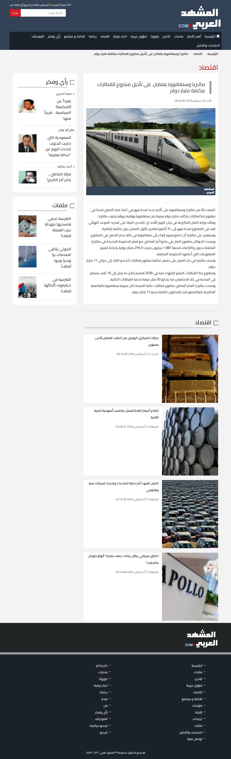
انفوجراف (38, 36)
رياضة (93, 36)
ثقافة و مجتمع (74, 36)
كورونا (154, 36)
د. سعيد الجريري (65, 93)
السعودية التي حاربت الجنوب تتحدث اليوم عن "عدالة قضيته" (58, 146)
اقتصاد (104, 36)
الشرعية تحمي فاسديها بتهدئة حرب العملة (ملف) (58, 227)
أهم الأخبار (194, 36)
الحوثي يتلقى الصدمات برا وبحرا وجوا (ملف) (60, 257)
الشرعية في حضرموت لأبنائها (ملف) (57, 285)
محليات (178, 36)
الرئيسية (210, 36)
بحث (15, 13)
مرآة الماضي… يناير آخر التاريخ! (59, 176)
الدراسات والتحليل (208, 45)
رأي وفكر (54, 36)
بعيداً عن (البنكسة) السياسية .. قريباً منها (57, 109)
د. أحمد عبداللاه (65, 166)
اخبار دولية (120, 36)
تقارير (166, 36)
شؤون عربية (139, 36)
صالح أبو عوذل (66, 129)
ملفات (60, 205)
